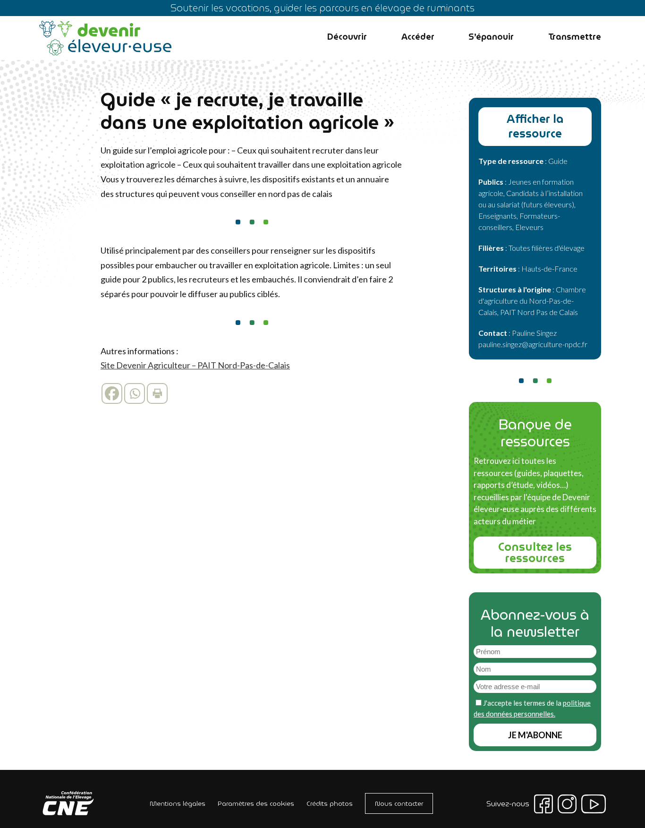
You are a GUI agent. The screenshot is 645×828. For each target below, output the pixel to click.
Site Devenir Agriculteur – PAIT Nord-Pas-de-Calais (195, 365)
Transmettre (574, 36)
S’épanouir (491, 36)
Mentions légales (177, 803)
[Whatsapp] (134, 393)
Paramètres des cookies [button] (256, 803)
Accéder (417, 36)
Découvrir (347, 36)
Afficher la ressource (535, 126)
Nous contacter (399, 803)
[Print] (157, 393)
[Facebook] (112, 393)
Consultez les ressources (535, 552)
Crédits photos (329, 803)
